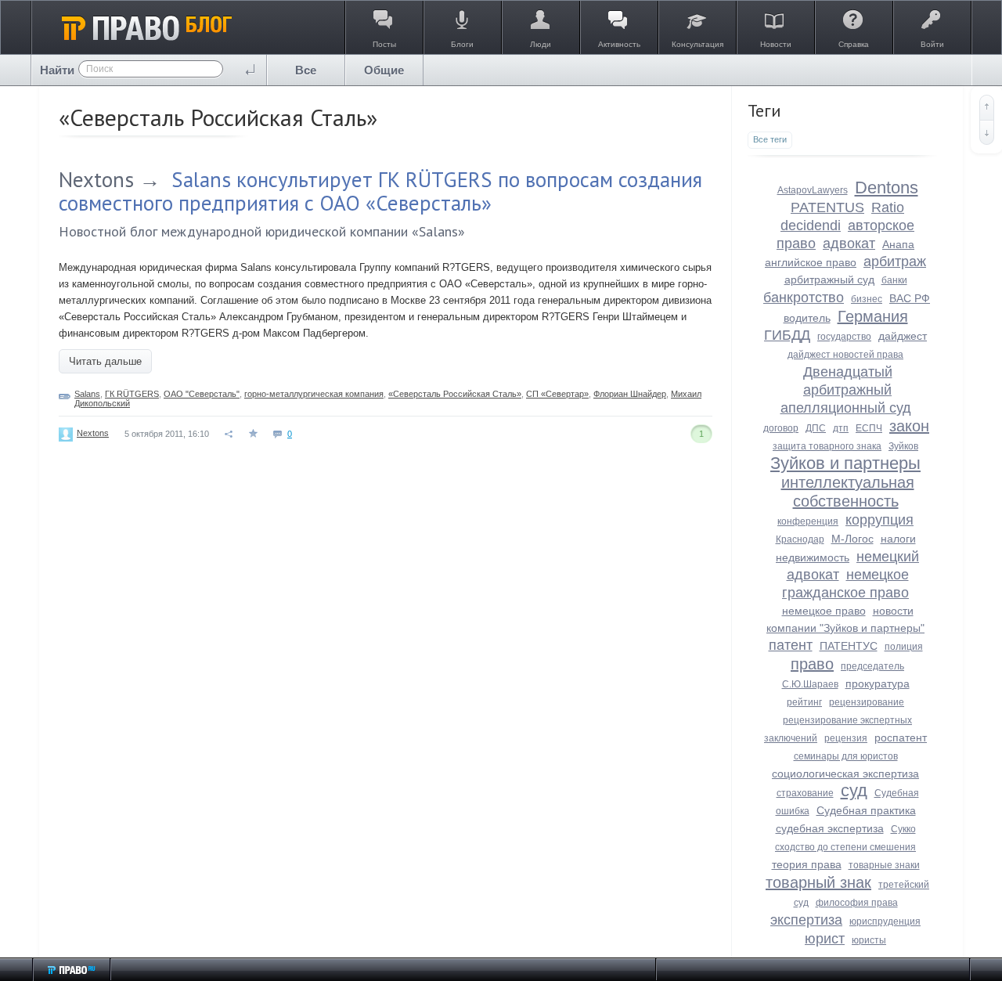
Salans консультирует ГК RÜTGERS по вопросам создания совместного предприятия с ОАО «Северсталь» (380, 191)
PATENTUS (827, 207)
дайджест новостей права (845, 354)
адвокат (849, 243)
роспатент (900, 737)
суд (854, 790)
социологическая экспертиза (845, 773)
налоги (898, 538)
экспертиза (806, 920)
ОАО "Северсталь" (202, 394)
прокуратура (877, 683)
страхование (805, 793)
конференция (807, 521)
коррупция (879, 520)
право (812, 664)
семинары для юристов (846, 756)
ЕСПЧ (869, 428)
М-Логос (852, 538)
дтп (841, 428)
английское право (810, 262)
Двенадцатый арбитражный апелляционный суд (845, 390)
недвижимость (812, 557)
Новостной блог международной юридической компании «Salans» (262, 231)
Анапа (898, 244)
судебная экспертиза (830, 828)
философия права (857, 902)
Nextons (96, 179)
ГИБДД (787, 335)
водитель (807, 318)
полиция (904, 646)
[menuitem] (306, 70)
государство (844, 336)
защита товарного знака (827, 446)
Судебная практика (866, 810)
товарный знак (818, 882)
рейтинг (804, 702)
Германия (873, 316)
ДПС (816, 428)
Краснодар (800, 539)
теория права (807, 864)
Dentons (886, 187)
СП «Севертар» (557, 394)
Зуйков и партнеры (845, 463)
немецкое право (824, 610)
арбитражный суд (829, 279)
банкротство (803, 297)
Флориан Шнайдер (629, 394)
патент (791, 645)
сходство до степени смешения (845, 847)
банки (894, 280)
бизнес (866, 299)
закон (909, 426)
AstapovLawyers (812, 190)
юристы (869, 940)
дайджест (902, 336)
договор (780, 428)
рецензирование (866, 702)
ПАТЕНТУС (849, 646)
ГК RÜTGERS (132, 394)
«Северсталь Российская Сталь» (454, 394)
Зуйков (903, 446)
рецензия (845, 738)
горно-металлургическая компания (314, 394)
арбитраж (894, 261)
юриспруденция (885, 921)
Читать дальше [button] (105, 361)
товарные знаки (884, 865)
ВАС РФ (909, 298)
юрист (825, 939)
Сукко (903, 829)
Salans (87, 394)
